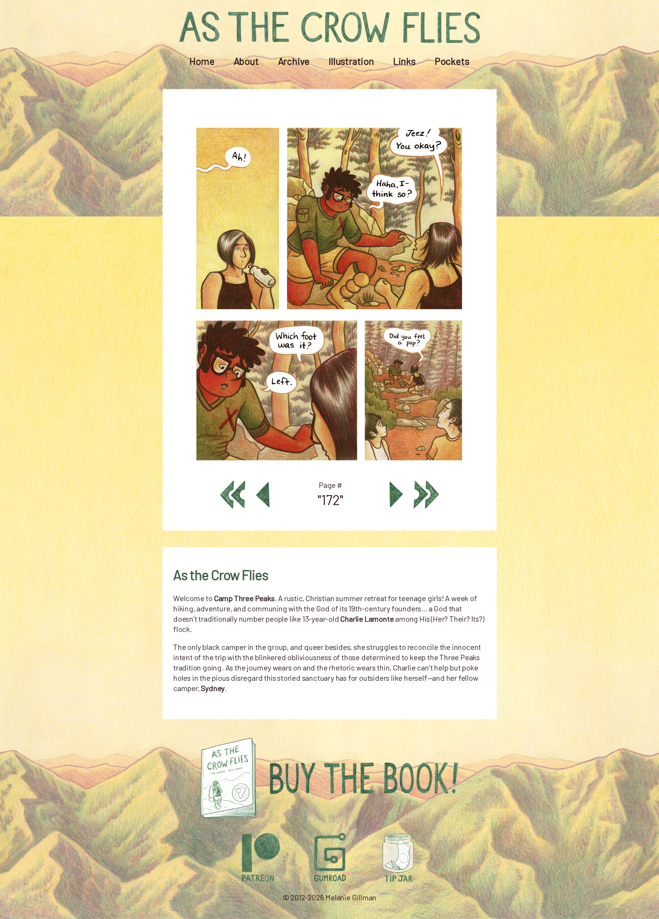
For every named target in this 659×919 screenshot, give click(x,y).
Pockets (452, 61)
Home (202, 61)
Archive (294, 61)
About (246, 61)
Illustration (351, 61)
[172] (329, 466)
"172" (330, 499)
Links (404, 61)
